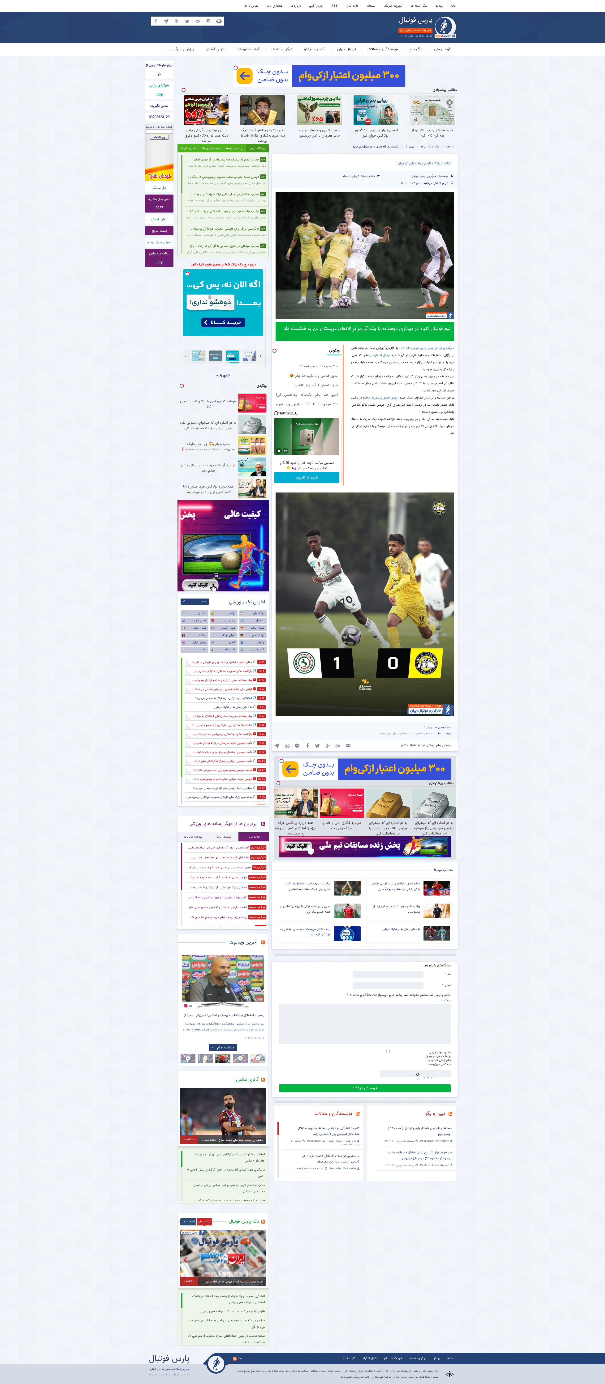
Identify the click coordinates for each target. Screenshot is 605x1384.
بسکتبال (202, 635)
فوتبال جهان (346, 49)
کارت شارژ (352, 5)
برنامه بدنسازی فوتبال (159, 258)
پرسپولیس (230, 621)
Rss (240, 1358)
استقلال (260, 621)
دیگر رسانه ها (419, 5)
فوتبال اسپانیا (257, 628)
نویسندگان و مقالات (382, 49)
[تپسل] (235, 67)
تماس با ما (251, 5)
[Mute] (285, 451)
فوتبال (386, 355)
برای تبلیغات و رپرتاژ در (159, 69)
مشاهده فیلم (225, 1047)
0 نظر (346, 176)
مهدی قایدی (390, 397)
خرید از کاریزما (307, 477)
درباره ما (296, 5)
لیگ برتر (416, 49)
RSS (335, 5)
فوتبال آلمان (258, 635)
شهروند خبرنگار (393, 5)
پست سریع (159, 230)
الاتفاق (378, 355)
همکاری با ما (274, 5)
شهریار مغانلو (371, 397)
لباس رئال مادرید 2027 (159, 203)
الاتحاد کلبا (430, 734)
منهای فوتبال (215, 49)
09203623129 (159, 117)
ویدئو (439, 5)
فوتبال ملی (442, 49)
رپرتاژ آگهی (316, 5)
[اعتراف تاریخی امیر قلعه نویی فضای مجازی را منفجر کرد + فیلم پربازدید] (223, 981)
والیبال (261, 642)
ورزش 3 (410, 147)
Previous (186, 978)
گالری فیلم (230, 650)
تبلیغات (371, 5)
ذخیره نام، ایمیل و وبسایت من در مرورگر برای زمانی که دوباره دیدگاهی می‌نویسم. (438, 1058)
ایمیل (446, 985)
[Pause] (279, 451)
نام (448, 974)
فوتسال (231, 613)
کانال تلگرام (370, 1358)
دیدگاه (446, 1000)
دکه (204, 650)
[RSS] (452, 1114)
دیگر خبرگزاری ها (430, 147)
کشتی (232, 642)
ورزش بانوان (199, 642)
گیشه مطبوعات (248, 49)
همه (204, 601)
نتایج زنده (223, 375)
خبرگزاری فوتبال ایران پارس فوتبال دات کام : (426, 348)
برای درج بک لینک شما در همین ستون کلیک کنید (223, 264)
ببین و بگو (435, 1113)
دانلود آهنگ (159, 219)
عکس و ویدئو (315, 49)
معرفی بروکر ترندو (159, 242)
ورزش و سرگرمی (181, 49)
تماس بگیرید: (159, 105)
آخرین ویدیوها (243, 942)
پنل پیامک (159, 187)
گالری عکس (258, 650)
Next (259, 978)
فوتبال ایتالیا (200, 628)
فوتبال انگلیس (228, 628)
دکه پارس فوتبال (244, 1221)
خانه (453, 5)
